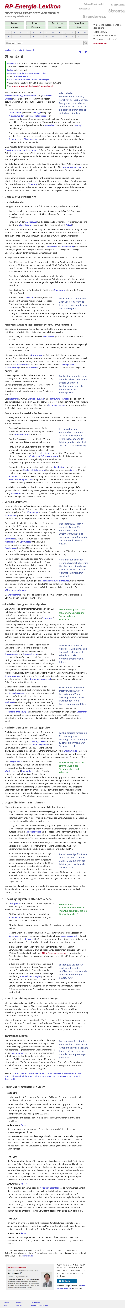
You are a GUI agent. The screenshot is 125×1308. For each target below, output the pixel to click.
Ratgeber (35, 23)
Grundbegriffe (40, 73)
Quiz (79, 27)
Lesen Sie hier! (100, 43)
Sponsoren (20, 1305)
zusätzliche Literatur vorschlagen (35, 79)
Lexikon (14, 23)
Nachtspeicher (67, 364)
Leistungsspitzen (38, 741)
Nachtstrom (59, 290)
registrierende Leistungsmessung (42, 456)
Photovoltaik (27, 771)
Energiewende (70, 750)
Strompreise (14, 903)
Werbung (19, 1303)
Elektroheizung (12, 367)
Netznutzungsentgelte (50, 1188)
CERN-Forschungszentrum (54, 953)
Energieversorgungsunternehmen (20, 95)
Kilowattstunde (30, 139)
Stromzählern (15, 112)
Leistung (77, 125)
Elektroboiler (33, 367)
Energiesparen (11, 654)
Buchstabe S (18, 50)
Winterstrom (14, 594)
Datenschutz (35, 1303)
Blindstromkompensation (21, 479)
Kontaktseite (27, 1256)
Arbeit (69, 225)
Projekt (6, 1303)
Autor (23, 1125)
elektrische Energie (25, 73)
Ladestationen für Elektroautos (54, 580)
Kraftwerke (10, 541)
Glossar (14, 27)
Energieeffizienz (30, 654)
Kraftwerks (10, 702)
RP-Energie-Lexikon (33, 6)
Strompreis (14, 139)
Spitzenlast (50, 125)
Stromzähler (36, 355)
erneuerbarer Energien (30, 976)
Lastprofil (76, 1076)
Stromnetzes (15, 917)
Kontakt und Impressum (39, 1305)
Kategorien (35, 27)
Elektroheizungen (36, 398)
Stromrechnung (67, 96)
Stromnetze (25, 541)
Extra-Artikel (57, 23)
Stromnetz (14, 476)
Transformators (21, 434)
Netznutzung (68, 246)
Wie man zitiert (13, 79)
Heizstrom (13, 398)
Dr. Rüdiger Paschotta (22, 76)
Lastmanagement (56, 405)
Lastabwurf (15, 493)
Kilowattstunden (16, 116)
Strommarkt (10, 1079)
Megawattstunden (37, 116)
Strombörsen (11, 515)
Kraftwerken (51, 246)
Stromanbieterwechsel (71, 167)
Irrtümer (57, 27)
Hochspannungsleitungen (17, 711)
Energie (37, 112)
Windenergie (32, 512)
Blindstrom (39, 470)
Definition (11, 63)
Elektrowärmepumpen (58, 398)
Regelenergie (11, 548)
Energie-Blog (78, 23)
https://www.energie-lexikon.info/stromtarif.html (32, 86)
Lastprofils (82, 711)
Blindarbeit (28, 470)
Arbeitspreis (31, 222)
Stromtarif (30, 50)
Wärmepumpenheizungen (17, 590)
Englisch (10, 70)
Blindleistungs (60, 467)
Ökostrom (32, 184)
